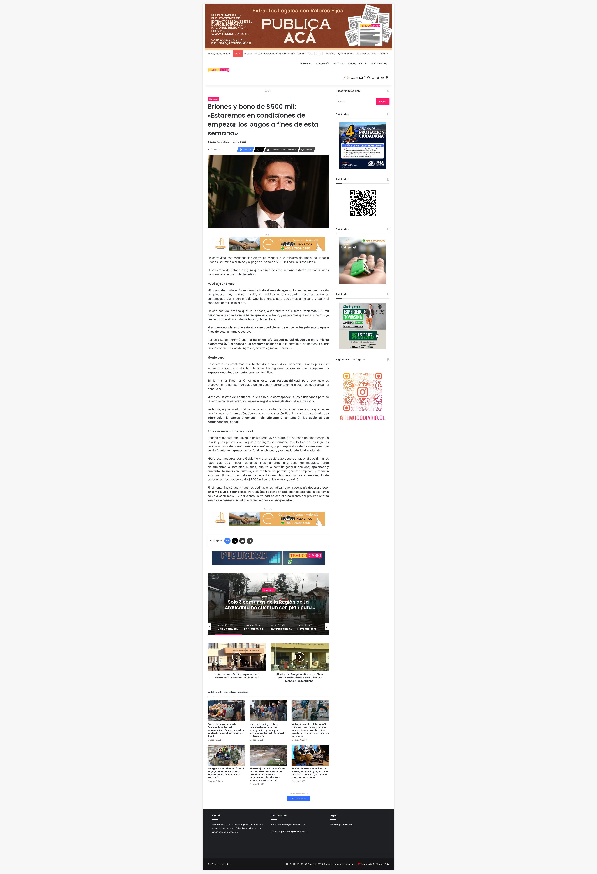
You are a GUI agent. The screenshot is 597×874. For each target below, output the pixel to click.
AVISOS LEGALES (357, 63)
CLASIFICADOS (379, 63)
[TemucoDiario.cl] (218, 71)
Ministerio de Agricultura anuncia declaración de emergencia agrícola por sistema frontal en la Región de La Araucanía (267, 730)
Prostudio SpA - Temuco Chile (374, 864)
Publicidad (330, 53)
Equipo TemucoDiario (219, 142)
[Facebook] (227, 541)
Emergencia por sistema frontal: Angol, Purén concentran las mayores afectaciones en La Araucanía (226, 773)
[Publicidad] (298, 27)
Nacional (213, 99)
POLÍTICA (338, 63)
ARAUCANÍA (322, 63)
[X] (235, 541)
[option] (268, 604)
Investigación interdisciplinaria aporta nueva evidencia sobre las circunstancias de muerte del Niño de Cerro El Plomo (268, 607)
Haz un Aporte (299, 798)
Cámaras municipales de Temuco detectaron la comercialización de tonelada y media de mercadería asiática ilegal (226, 730)
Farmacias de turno (366, 53)
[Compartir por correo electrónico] (242, 541)
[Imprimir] (250, 541)
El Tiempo (383, 53)
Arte (268, 590)
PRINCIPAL (306, 63)
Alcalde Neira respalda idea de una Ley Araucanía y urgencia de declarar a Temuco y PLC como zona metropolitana (310, 773)
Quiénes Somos (346, 53)
